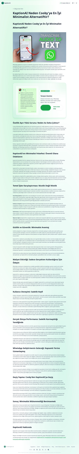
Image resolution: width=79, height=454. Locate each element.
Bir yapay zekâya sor (65, 3)
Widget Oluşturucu (45, 446)
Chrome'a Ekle (45, 107)
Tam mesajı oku (22, 111)
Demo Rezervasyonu (60, 446)
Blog (53, 446)
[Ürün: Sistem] (76, 3)
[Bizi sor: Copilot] (48, 449)
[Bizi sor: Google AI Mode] (40, 449)
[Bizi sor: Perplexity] (42, 449)
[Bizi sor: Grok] (45, 449)
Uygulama (32, 446)
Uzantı (38, 446)
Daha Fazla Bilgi (56, 107)
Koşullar (73, 446)
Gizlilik (68, 446)
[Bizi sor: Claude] (37, 449)
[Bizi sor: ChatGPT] (34, 449)
